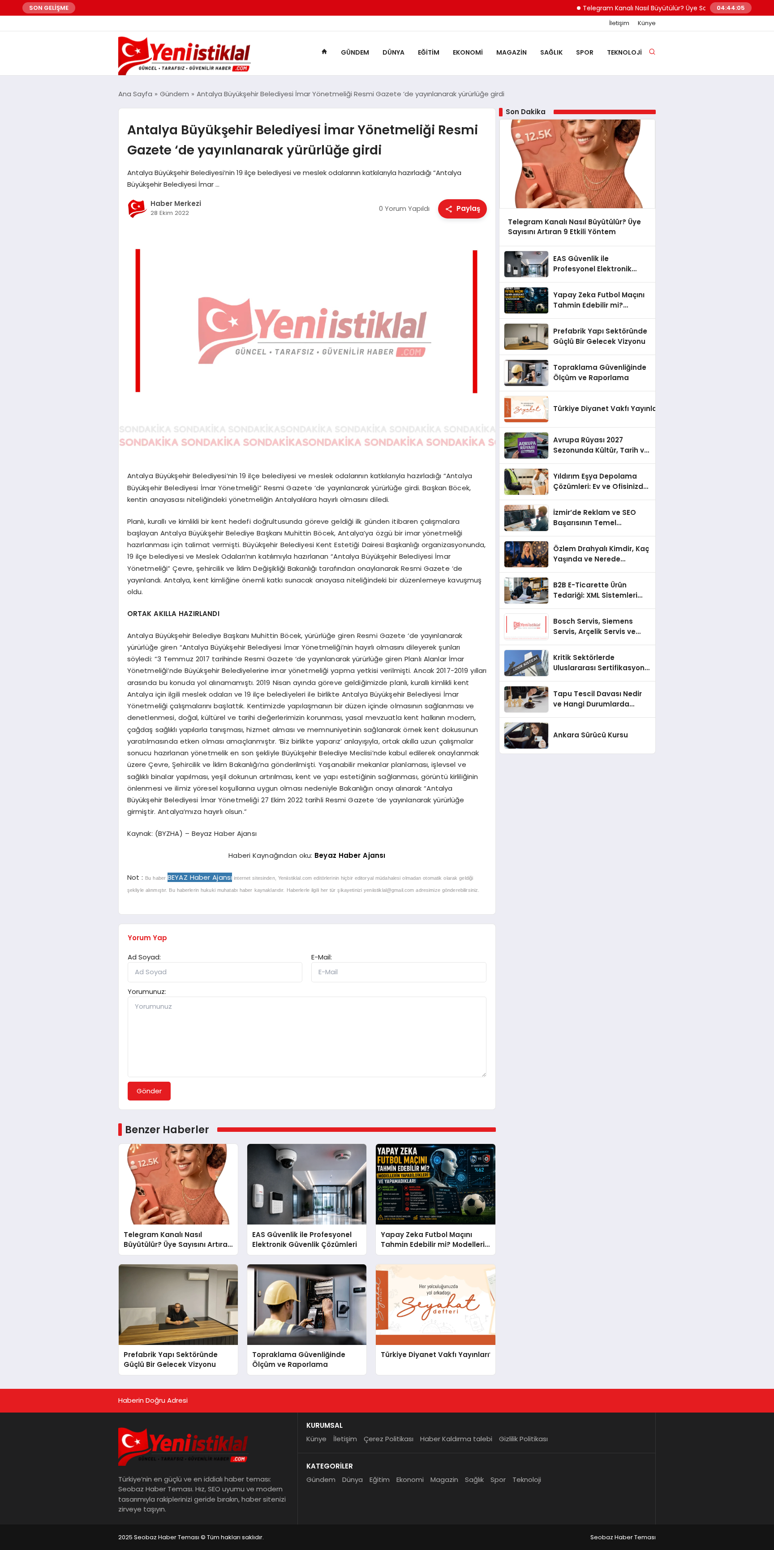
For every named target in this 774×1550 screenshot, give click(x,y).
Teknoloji (624, 52)
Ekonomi (468, 52)
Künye (647, 23)
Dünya (393, 52)
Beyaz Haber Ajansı (349, 855)
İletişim (619, 23)
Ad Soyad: (144, 957)
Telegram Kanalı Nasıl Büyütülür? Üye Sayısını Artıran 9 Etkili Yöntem (657, 8)
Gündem (355, 52)
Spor (584, 52)
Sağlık (551, 52)
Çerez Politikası (388, 1438)
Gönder (149, 1091)
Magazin (511, 52)
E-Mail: (321, 957)
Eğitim (428, 52)
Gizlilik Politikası (523, 1438)
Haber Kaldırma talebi (456, 1438)
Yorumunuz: (147, 991)
